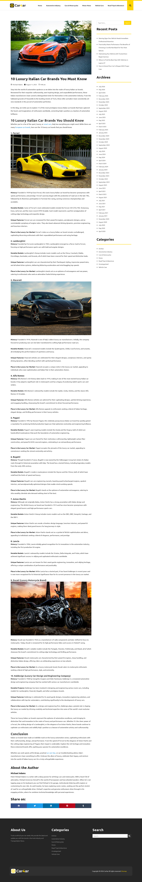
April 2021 (102, 210)
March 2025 (102, 126)
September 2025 (104, 108)
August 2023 (103, 185)
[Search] (129, 836)
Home (40, 5)
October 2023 (103, 179)
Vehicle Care (99, 5)
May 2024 (102, 157)
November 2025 (104, 102)
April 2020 (102, 231)
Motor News (86, 5)
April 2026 (102, 93)
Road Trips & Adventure (116, 5)
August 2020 (103, 222)
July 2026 (102, 86)
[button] (130, 5)
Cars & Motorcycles (71, 5)
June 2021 (102, 203)
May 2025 (102, 120)
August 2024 (103, 148)
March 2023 (102, 194)
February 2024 (103, 167)
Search (127, 23)
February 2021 (103, 213)
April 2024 (102, 160)
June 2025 (102, 117)
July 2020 (102, 225)
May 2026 (102, 89)
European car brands (22, 127)
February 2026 (103, 96)
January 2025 (103, 133)
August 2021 (103, 197)
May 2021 (102, 207)
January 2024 (103, 170)
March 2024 (102, 163)
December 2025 (104, 99)
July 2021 (102, 200)
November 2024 (104, 139)
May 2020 (102, 228)
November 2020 (104, 219)
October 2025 (103, 105)
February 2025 (103, 130)
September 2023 (104, 182)
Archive (101, 249)
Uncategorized (103, 264)
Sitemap (124, 871)
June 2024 (102, 154)
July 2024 (102, 151)
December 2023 (104, 173)
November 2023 (104, 176)
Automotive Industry (53, 5)
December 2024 (104, 136)
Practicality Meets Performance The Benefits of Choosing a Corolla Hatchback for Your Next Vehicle (114, 47)
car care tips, (51, 753)
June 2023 (102, 188)
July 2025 (102, 114)
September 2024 (104, 145)
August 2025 (103, 111)
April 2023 (102, 191)
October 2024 (103, 142)
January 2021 (103, 216)
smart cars (47, 124)
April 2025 (102, 123)
